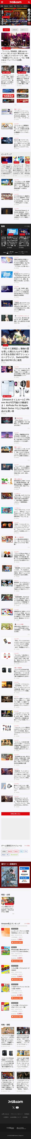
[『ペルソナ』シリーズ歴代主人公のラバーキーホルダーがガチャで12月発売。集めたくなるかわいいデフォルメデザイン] (7, 728)
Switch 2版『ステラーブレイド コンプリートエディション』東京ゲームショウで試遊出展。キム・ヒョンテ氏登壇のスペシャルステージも (22, 143)
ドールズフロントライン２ (22, 316)
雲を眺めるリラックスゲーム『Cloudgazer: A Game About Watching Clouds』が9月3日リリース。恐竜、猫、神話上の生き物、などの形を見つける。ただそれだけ (15, 241)
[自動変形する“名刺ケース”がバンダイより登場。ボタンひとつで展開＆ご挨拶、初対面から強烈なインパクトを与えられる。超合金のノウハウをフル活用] (7, 612)
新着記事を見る (15, 814)
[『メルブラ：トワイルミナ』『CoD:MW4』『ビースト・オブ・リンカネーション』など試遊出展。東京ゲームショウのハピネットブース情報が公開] (7, 684)
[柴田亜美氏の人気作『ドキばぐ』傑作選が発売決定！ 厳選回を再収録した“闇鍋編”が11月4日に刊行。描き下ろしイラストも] (7, 481)
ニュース (16, 123)
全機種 (4, 851)
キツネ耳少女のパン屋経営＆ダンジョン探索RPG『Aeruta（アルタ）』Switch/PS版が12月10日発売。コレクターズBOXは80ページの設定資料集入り (22, 199)
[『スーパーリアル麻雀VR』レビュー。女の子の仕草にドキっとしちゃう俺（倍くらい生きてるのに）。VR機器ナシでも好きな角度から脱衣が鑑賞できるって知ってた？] (7, 1030)
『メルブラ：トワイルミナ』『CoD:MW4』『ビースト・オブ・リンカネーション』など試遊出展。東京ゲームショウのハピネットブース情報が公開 (22, 687)
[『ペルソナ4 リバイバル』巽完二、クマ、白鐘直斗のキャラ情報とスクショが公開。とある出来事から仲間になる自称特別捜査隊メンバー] (7, 369)
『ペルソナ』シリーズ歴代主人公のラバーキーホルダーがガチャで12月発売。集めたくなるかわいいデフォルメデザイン (22, 731)
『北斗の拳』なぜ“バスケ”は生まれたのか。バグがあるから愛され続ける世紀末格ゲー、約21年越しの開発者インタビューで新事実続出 (22, 498)
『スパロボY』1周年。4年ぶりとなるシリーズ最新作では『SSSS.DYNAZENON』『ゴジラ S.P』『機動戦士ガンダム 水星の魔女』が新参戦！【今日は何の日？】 (23, 79)
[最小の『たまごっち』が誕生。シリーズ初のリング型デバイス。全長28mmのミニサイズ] (7, 786)
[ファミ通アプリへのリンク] (10, 1128)
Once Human (19, 418)
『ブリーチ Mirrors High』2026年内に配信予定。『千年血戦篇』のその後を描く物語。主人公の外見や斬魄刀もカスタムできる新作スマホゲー (22, 557)
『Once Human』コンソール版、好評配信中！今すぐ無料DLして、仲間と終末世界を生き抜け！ (22, 422)
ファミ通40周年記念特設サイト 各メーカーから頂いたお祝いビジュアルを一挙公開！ (22, 541)
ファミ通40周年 (20, 537)
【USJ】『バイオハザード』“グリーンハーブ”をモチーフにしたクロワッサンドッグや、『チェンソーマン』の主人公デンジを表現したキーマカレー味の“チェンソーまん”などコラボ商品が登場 (22, 527)
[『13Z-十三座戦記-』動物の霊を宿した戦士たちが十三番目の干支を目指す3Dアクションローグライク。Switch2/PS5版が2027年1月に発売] (15, 338)
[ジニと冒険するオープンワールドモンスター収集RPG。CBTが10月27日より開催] (7, 900)
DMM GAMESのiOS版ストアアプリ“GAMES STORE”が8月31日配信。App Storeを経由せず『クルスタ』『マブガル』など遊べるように (22, 263)
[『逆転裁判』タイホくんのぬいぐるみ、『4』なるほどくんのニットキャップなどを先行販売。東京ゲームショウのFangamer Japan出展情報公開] (7, 568)
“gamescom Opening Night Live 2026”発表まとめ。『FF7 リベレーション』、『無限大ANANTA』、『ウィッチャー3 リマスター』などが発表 (23, 1040)
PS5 (15, 6)
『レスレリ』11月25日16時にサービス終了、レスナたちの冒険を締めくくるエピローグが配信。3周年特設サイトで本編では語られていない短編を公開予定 (22, 745)
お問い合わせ (5, 1114)
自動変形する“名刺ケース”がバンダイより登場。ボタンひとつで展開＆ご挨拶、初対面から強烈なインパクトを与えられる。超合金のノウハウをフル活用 (22, 615)
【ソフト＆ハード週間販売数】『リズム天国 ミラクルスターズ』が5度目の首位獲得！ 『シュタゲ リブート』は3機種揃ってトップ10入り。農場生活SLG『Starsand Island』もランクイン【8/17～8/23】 (21, 129)
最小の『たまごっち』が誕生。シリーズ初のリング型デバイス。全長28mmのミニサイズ (22, 788)
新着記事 (15, 30)
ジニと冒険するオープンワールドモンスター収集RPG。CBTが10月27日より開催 (7, 909)
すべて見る (27, 226)
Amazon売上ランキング (10, 923)
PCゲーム (19, 6)
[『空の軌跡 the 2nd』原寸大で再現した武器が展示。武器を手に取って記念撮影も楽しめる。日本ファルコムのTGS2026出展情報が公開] (7, 757)
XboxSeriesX (14, 855)
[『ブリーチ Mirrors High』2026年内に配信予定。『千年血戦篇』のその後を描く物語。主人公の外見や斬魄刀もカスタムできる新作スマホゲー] (7, 554)
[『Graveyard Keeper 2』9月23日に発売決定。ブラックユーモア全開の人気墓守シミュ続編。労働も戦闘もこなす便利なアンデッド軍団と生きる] (7, 211)
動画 (3, 226)
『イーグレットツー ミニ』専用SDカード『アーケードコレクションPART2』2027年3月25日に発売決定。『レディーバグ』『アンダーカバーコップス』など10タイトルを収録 (22, 114)
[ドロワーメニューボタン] (2, 2)
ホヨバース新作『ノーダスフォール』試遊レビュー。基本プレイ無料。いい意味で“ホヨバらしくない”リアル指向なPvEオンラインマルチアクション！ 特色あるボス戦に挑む (22, 702)
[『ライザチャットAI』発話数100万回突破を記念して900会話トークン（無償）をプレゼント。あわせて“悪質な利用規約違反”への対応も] (7, 182)
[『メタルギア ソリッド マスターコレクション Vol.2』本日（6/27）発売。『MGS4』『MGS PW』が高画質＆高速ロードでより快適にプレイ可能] (7, 713)
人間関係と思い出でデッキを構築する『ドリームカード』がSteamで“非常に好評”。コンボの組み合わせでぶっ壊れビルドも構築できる (22, 306)
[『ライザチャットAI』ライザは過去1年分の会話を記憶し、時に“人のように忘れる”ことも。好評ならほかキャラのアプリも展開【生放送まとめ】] (7, 449)
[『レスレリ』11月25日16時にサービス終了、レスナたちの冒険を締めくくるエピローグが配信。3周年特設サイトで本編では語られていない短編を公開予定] (7, 742)
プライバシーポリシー (17, 1114)
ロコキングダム (9, 904)
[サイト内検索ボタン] (29, 2)
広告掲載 (25, 1117)
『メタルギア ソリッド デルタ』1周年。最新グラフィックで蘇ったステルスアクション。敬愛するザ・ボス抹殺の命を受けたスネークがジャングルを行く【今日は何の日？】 (7, 79)
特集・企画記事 (6, 72)
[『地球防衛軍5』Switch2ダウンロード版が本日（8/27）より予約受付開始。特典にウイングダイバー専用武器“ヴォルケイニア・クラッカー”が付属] (7, 597)
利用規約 (26, 1114)
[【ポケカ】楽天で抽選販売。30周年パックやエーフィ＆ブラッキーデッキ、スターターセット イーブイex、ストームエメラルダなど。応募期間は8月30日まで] (23, 1053)
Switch (11, 6)
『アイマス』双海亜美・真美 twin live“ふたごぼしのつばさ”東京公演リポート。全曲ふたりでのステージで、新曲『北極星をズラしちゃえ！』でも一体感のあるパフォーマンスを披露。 (15, 55)
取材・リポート (6, 48)
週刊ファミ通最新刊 (9, 864)
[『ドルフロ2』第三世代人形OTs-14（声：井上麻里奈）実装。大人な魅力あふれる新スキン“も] (7, 318)
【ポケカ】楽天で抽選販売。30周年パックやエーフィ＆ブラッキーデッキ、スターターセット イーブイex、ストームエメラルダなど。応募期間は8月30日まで (23, 1062)
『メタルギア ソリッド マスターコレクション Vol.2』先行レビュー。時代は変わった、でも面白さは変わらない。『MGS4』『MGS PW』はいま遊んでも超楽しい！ (23, 1085)
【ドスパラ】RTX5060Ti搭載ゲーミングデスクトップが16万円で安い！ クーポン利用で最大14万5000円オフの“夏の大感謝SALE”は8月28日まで (22, 673)
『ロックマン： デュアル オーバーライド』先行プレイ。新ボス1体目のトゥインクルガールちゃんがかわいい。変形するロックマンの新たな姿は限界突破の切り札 (18, 169)
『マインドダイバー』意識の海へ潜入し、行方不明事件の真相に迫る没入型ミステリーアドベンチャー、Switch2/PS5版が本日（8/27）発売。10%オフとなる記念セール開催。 (22, 469)
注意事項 (6, 1117)
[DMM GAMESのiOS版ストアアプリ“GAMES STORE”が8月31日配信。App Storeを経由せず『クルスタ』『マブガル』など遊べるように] (7, 260)
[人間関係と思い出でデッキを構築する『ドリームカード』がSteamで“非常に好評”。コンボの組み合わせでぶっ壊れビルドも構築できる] (7, 303)
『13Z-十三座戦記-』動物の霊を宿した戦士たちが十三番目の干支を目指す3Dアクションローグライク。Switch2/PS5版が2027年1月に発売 (15, 354)
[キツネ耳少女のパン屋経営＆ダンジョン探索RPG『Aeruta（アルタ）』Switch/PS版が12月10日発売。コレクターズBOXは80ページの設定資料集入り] (7, 196)
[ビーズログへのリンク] (21, 1128)
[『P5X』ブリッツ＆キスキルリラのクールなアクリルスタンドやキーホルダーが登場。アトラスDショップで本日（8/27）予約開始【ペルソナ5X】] (7, 641)
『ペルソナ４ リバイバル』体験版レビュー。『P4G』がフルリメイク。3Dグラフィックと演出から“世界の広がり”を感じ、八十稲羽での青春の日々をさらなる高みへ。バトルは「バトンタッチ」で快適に (6, 169)
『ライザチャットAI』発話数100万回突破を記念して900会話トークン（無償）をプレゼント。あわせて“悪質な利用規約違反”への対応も (22, 185)
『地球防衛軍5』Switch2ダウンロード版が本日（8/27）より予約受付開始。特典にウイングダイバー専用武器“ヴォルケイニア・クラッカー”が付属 (22, 600)
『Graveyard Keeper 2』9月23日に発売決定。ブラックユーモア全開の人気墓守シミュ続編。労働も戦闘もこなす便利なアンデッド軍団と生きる (22, 214)
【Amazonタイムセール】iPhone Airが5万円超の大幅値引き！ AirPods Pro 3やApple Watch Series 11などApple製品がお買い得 (15, 405)
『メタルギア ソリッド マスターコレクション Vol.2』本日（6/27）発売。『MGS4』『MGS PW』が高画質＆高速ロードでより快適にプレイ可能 (22, 716)
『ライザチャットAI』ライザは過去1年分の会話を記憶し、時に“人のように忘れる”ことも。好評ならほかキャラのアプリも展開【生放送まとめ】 (22, 452)
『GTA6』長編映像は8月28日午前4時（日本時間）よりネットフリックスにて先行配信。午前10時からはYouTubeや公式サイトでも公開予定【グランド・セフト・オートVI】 (22, 438)
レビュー (5, 162)
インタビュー (17, 493)
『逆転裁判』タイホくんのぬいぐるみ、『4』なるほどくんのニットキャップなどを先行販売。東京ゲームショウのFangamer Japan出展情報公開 (22, 571)
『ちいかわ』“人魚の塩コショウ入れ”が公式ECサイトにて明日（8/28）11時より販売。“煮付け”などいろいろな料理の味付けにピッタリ (22, 658)
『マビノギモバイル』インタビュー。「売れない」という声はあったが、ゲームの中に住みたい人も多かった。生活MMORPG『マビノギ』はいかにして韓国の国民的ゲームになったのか (22, 513)
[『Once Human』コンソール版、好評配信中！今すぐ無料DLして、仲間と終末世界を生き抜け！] (7, 420)
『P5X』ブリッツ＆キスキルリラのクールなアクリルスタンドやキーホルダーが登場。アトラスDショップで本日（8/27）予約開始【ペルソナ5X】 (22, 644)
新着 (2, 6)
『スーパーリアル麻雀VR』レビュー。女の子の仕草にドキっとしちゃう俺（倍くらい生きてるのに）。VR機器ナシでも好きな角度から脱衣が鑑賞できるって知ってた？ (7, 1040)
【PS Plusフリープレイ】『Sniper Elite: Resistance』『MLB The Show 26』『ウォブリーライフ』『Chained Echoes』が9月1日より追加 (22, 801)
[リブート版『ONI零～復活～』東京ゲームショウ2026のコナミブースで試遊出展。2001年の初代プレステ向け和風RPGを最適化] (7, 289)
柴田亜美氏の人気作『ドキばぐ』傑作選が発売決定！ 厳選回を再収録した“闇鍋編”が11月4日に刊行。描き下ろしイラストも (22, 484)
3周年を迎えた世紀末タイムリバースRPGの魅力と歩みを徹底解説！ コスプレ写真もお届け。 (22, 629)
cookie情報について (15, 1117)
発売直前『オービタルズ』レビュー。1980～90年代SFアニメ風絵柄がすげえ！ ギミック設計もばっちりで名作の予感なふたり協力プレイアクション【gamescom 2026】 (22, 586)
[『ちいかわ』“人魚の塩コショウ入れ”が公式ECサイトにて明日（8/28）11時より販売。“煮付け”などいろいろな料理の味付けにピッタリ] (7, 655)
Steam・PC (5, 855)
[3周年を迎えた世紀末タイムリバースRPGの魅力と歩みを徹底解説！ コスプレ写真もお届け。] (7, 626)
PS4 (26, 851)
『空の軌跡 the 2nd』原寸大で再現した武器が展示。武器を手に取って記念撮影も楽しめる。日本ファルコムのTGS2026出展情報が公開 (22, 760)
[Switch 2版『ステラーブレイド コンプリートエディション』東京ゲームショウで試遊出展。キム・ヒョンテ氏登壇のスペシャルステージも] (7, 140)
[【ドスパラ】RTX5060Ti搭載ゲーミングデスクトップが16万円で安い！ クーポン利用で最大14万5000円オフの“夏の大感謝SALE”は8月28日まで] (7, 670)
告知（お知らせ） (18, 479)
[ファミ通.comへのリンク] (15, 2)
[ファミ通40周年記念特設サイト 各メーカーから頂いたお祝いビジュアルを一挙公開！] (7, 539)
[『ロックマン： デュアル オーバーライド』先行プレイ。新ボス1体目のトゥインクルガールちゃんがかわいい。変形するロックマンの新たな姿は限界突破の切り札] (18, 160)
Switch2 (6, 6)
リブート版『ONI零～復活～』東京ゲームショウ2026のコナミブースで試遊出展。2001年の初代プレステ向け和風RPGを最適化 (22, 292)
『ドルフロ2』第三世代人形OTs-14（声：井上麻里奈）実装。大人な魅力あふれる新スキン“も (22, 320)
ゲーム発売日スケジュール (11, 846)
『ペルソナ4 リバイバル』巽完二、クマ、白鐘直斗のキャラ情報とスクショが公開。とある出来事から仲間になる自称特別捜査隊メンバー (22, 372)
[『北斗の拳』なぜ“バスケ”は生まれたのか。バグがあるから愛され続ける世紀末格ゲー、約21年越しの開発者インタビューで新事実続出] (7, 496)
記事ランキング (24, 30)
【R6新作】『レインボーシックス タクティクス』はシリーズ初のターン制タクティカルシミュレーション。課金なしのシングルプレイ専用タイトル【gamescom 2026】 (22, 774)
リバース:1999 (19, 624)
